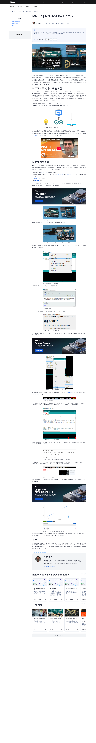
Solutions (25, 2)
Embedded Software (20, 11)
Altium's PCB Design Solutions (39, 552)
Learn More (39, 201)
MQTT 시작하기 (15, 23)
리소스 (35, 6)
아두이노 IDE (37, 178)
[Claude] (51, 39)
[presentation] (85, 574)
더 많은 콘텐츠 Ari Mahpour (49, 566)
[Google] (54, 39)
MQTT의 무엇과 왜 (16, 21)
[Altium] (12, 2)
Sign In (84, 2)
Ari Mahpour (38, 23)
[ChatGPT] (46, 39)
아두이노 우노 (44, 172)
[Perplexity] (48, 39)
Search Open (72, 2)
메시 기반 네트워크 (39, 135)
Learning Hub (12, 11)
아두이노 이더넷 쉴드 (59, 174)
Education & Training (58, 2)
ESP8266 (69, 174)
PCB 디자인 (19, 6)
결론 (13, 25)
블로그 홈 (12, 6)
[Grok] (56, 39)
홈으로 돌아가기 (60, 635)
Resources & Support (40, 2)
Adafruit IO (36, 180)
